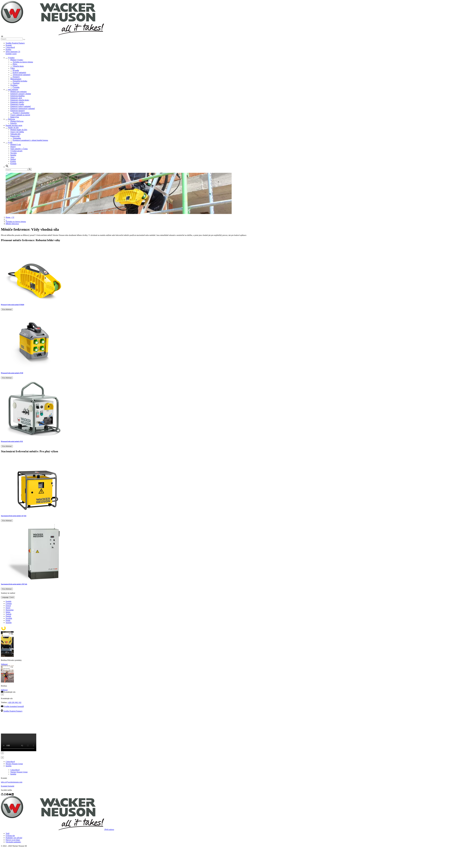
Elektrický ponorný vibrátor (20, 94)
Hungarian (10, 610)
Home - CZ (10, 217)
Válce (12, 68)
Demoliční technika (20, 81)
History (13, 147)
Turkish (8, 614)
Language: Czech (8, 597)
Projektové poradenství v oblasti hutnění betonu (30, 140)
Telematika (17, 138)
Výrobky (11, 58)
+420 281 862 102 (14, 702)
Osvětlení (13, 85)
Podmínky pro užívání (14, 838)
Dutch (8, 608)
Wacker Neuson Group (14, 764)
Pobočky (13, 123)
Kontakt (9, 45)
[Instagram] (5, 795)
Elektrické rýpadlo (17, 104)
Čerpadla (16, 87)
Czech (14, 54)
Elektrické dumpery (17, 111)
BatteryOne (14, 117)
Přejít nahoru (109, 829)
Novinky (13, 153)
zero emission (13, 89)
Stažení (13, 159)
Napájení (16, 83)
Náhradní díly (15, 134)
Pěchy (15, 64)
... (6, 219)
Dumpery (16, 77)
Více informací (7, 309)
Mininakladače (15, 79)
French (8, 606)
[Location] (2, 795)
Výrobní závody (16, 151)
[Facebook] (7, 795)
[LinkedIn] (13, 795)
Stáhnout (4, 664)
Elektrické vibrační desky (19, 100)
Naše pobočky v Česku (19, 149)
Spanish (9, 623)
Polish (8, 620)
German (9, 604)
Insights (13, 155)
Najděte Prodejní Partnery (15, 43)
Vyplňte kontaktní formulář (14, 706)
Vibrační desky (18, 66)
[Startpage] (52, 35)
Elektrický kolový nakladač (20, 106)
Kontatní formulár (7, 786)
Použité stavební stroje (14, 125)
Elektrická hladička (17, 96)
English (9, 54)
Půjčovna (11, 119)
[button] (13, 52)
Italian (8, 612)
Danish (8, 616)
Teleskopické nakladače (21, 75)
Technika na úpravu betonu (23, 62)
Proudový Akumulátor (21, 113)
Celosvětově (10, 47)
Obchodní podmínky (13, 842)
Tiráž (7, 833)
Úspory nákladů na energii (20, 115)
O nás (10, 142)
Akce (12, 157)
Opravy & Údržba (17, 132)
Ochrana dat (10, 836)
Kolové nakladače (19, 73)
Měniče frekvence (12, 224)
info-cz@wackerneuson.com (11, 782)
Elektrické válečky (17, 102)
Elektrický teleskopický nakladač (22, 109)
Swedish (9, 618)
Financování (15, 136)
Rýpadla (16, 70)
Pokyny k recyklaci (13, 840)
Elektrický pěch (16, 98)
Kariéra (8, 49)
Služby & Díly (13, 128)
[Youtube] (10, 795)
